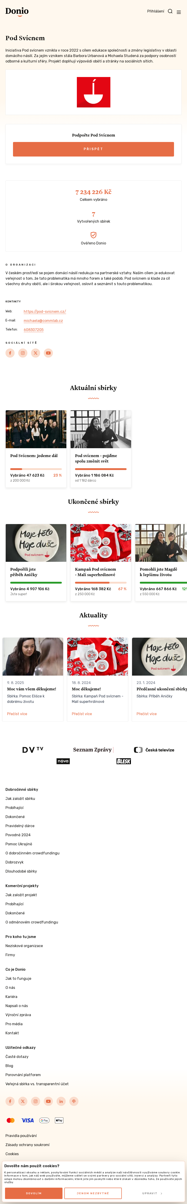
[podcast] (73, 1101)
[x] (35, 353)
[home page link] (17, 12)
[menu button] (179, 12)
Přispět (94, 149)
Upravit (150, 1193)
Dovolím (34, 1193)
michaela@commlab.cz (43, 320)
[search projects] (170, 11)
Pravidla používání (21, 1136)
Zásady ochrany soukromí (27, 1145)
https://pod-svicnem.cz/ (45, 311)
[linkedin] (61, 1101)
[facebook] (10, 353)
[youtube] (48, 353)
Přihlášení (155, 11)
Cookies (12, 1154)
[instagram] (22, 353)
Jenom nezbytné (93, 1193)
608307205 (34, 330)
